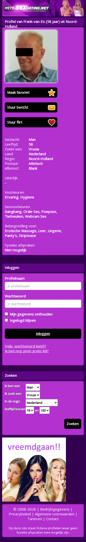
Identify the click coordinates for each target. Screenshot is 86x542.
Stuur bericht (17, 107)
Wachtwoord (15, 296)
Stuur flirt (14, 122)
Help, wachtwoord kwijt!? (25, 346)
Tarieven (34, 518)
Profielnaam (15, 278)
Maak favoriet (18, 92)
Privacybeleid (20, 513)
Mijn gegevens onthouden (30, 314)
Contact (52, 518)
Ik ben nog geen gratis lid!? (27, 350)
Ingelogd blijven (22, 320)
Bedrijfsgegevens (55, 509)
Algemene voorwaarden (54, 513)
